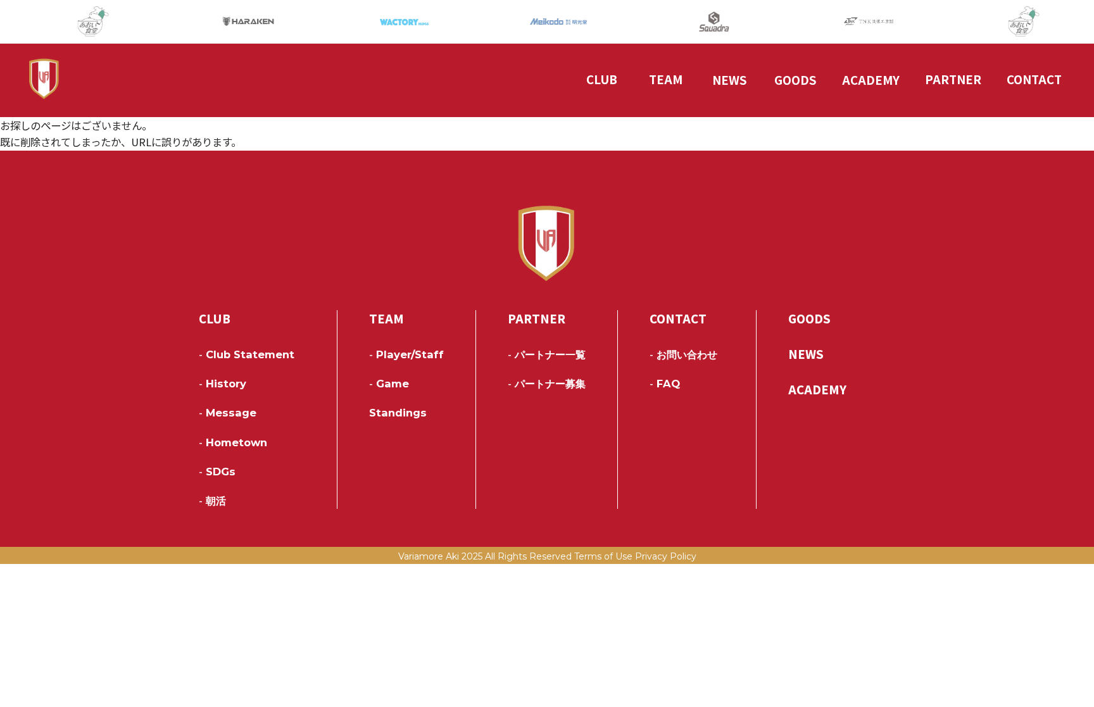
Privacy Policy (665, 556)
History (222, 383)
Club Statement (246, 354)
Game (389, 383)
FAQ (665, 383)
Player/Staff (406, 354)
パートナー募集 (547, 383)
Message (227, 412)
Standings (398, 412)
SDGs (217, 471)
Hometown (233, 442)
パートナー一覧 (547, 354)
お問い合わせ (683, 354)
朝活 (212, 500)
